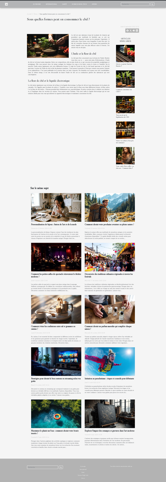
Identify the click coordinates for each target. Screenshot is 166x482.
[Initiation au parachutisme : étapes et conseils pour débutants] (110, 361)
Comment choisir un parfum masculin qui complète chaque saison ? (108, 327)
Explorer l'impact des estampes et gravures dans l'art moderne (110, 430)
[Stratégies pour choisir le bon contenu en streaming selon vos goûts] (56, 361)
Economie (37, 4)
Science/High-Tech (79, 4)
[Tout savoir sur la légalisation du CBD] (125, 104)
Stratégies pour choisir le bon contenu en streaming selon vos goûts (56, 379)
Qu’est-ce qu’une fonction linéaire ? (124, 65)
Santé (64, 4)
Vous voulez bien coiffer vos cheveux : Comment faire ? (125, 167)
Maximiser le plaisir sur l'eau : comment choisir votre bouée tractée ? (55, 432)
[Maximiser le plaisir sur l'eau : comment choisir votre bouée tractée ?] (56, 414)
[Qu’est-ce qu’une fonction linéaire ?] (125, 53)
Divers (94, 4)
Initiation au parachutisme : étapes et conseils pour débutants (109, 378)
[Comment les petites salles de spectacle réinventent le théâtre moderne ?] (56, 257)
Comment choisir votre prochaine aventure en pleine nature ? (109, 224)
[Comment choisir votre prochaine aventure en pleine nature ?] (110, 207)
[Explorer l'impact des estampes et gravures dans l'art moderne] (110, 414)
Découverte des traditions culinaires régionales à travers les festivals (109, 275)
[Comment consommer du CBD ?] (125, 79)
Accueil (29, 14)
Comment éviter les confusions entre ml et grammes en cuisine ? (53, 327)
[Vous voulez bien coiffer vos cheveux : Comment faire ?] (125, 155)
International (51, 4)
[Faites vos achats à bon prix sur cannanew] (125, 130)
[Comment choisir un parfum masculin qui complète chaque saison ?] (110, 309)
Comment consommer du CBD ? (124, 90)
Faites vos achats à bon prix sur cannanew (125, 142)
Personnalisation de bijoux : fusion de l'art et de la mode (54, 224)
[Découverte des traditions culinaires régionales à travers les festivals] (110, 257)
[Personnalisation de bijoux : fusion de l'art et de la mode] (56, 207)
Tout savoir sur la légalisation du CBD (122, 116)
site (83, 60)
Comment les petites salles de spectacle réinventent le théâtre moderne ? (56, 275)
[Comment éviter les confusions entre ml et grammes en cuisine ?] (56, 309)
